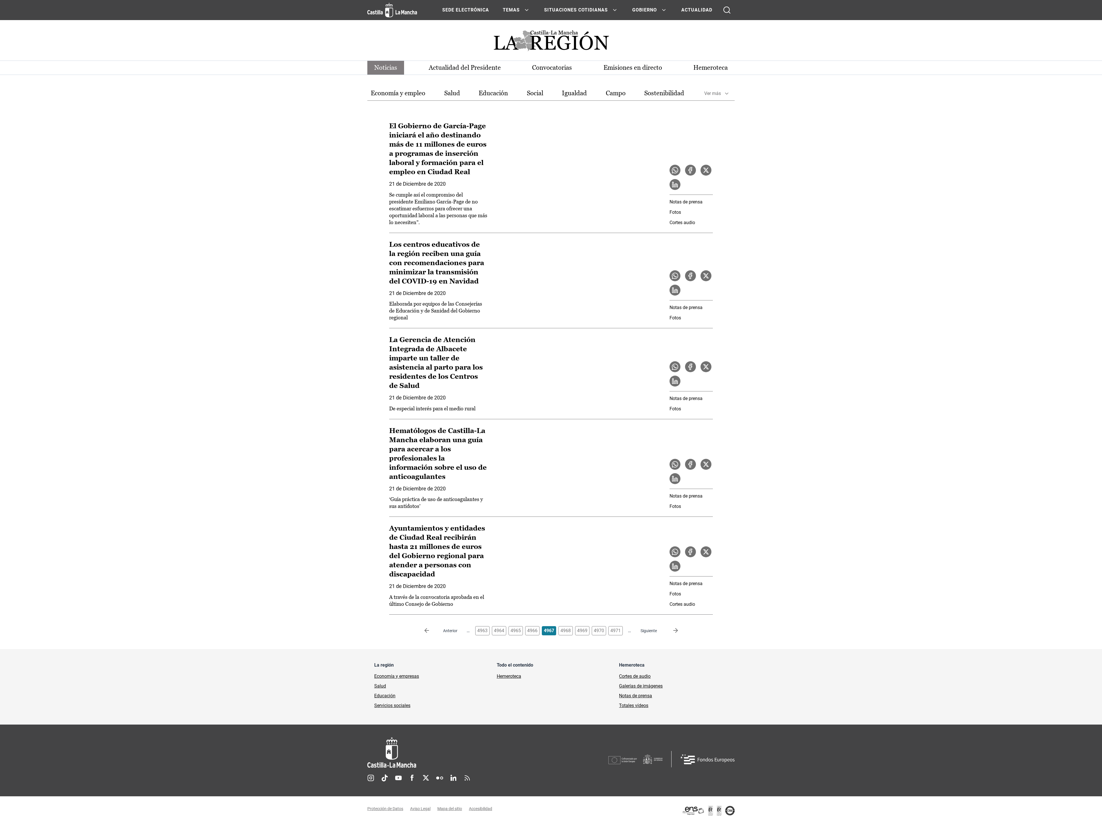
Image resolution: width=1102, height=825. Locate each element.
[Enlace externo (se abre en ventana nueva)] (708, 810)
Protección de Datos (385, 808)
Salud (452, 93)
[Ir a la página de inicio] (392, 10)
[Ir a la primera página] (431, 630)
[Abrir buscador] (727, 10)
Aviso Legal (420, 808)
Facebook (412, 777)
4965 (516, 630)
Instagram (371, 777)
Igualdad (574, 93)
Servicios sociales (392, 705)
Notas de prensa (686, 202)
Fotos (675, 212)
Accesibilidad (480, 808)
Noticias (385, 67)
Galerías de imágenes (641, 686)
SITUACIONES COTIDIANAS (576, 10)
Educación (493, 93)
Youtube (398, 777)
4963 (482, 630)
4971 (615, 630)
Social (535, 93)
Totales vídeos (633, 705)
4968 (565, 630)
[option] (398, 93)
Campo (616, 93)
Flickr (440, 777)
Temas (511, 10)
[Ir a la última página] (671, 630)
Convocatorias (552, 67)
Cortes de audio (635, 676)
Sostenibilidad (664, 93)
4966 (532, 630)
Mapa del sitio (449, 808)
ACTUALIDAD (696, 10)
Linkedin (453, 777)
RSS (467, 777)
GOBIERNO (644, 10)
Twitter (426, 777)
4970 (599, 630)
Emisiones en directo (633, 67)
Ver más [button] (712, 93)
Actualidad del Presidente (465, 67)
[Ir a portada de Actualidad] (551, 42)
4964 (499, 630)
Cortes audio (682, 222)
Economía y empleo (398, 93)
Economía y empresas (396, 676)
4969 (582, 630)
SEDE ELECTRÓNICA (465, 10)
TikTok (384, 777)
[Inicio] (445, 752)
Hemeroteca (710, 67)
